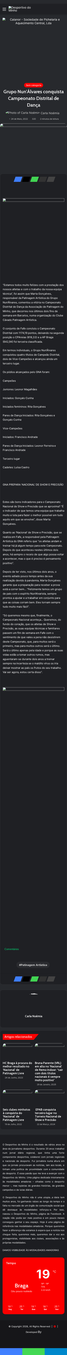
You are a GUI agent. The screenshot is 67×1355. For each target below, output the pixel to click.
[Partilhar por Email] (41, 179)
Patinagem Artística (34, 965)
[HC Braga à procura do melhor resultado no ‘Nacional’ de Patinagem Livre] (17, 1051)
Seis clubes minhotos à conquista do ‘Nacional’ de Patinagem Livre (16, 1115)
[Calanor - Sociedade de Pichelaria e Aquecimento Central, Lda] (33, 48)
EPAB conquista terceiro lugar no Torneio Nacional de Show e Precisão (48, 1115)
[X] (25, 179)
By (39, 1332)
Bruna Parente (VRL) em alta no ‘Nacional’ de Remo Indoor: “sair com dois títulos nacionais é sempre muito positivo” (49, 1071)
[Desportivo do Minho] (22, 9)
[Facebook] (17, 179)
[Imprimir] (50, 179)
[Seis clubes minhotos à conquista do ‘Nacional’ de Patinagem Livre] (17, 1098)
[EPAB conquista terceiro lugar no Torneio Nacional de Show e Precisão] (49, 1098)
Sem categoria (33, 85)
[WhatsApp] (33, 179)
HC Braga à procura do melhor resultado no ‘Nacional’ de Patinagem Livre (17, 1068)
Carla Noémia (50, 113)
